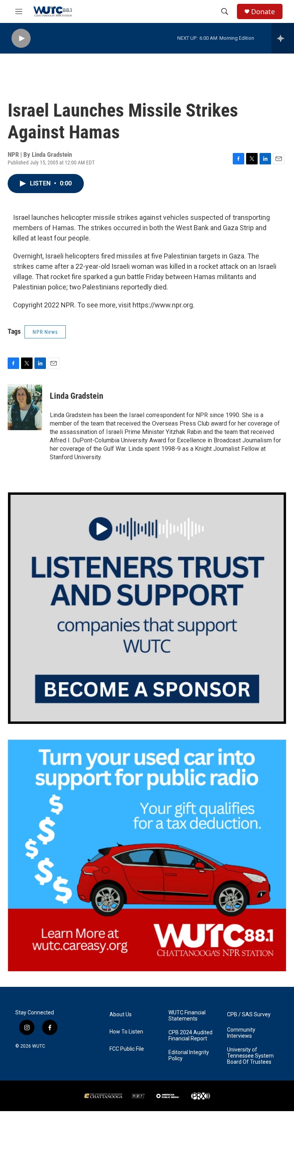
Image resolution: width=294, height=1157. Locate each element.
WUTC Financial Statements (187, 1016)
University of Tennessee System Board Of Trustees (250, 1056)
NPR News (45, 332)
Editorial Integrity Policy (188, 1055)
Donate (263, 12)
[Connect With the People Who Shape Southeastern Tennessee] (147, 608)
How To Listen (126, 1032)
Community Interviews (241, 1033)
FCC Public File (126, 1049)
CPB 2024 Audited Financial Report (190, 1036)
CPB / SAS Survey (249, 1014)
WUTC (38, 1046)
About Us (120, 1014)
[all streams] (282, 38)
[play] (21, 38)
